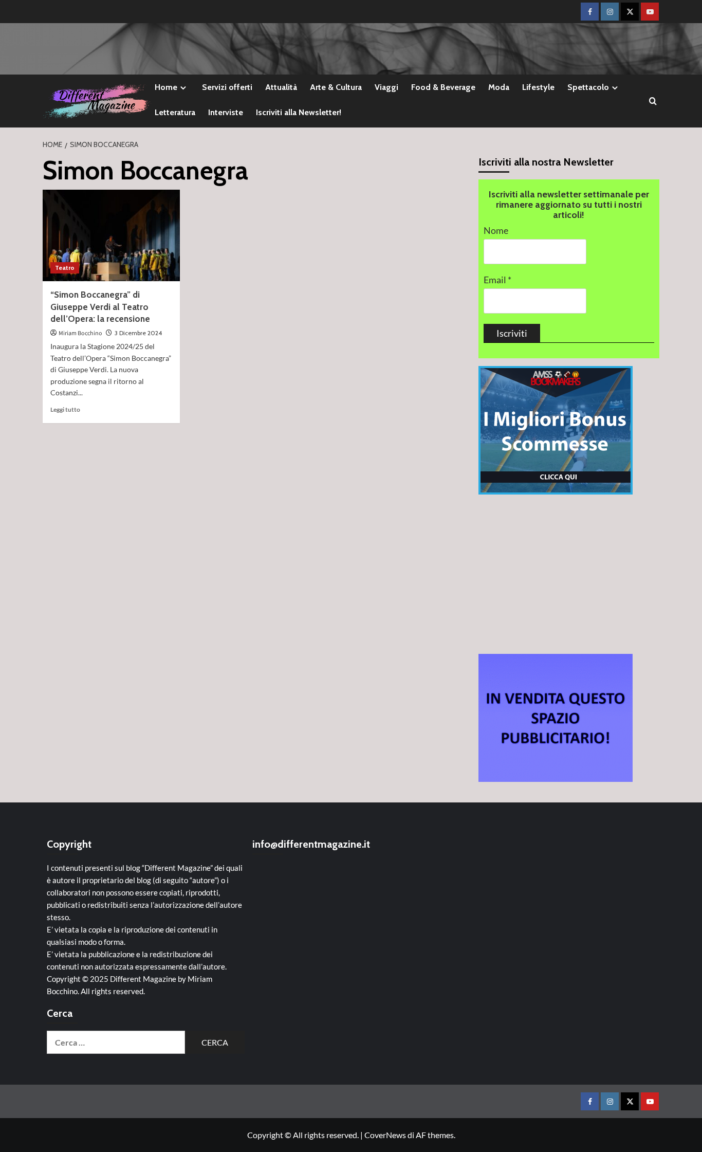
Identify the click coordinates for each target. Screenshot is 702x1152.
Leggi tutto (65, 409)
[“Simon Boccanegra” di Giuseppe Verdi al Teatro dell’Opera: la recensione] (111, 235)
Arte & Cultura (336, 87)
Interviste (225, 112)
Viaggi (386, 87)
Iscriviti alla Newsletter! (298, 112)
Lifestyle (538, 87)
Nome (496, 230)
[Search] (652, 101)
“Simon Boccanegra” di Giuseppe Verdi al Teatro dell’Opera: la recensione (100, 306)
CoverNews (385, 1135)
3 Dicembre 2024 (138, 333)
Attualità (281, 87)
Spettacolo (588, 87)
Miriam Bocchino (80, 333)
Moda (498, 87)
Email (497, 280)
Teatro (65, 267)
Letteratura (175, 112)
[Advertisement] (569, 574)
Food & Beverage (443, 87)
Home (166, 87)
